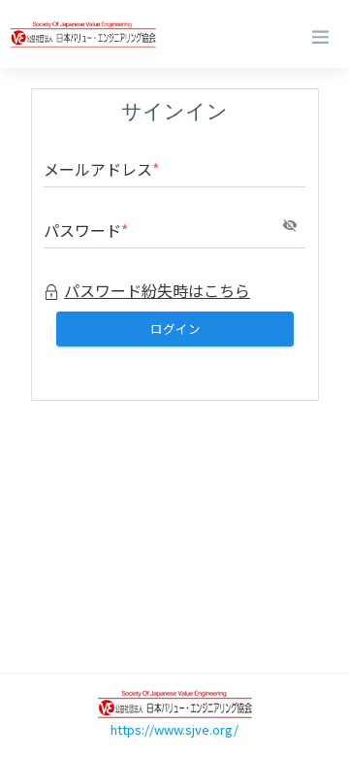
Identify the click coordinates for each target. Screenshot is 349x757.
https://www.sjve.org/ (174, 729)
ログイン (174, 327)
